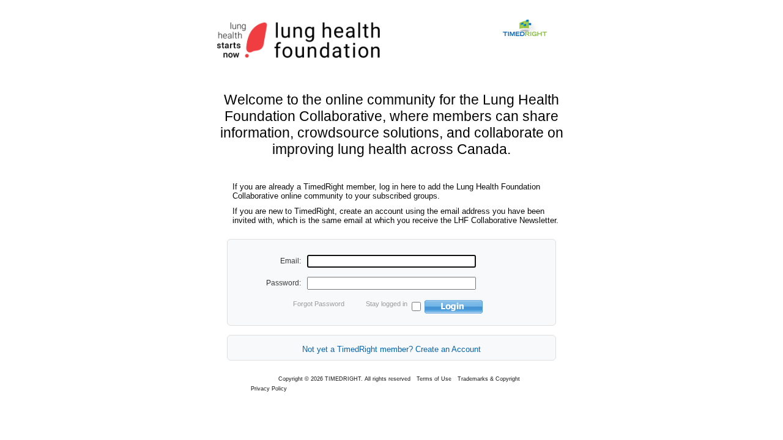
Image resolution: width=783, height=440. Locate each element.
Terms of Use (434, 379)
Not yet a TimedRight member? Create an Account (391, 349)
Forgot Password (318, 303)
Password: (283, 283)
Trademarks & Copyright (489, 379)
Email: (290, 261)
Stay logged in (386, 303)
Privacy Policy (269, 389)
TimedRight (533, 41)
